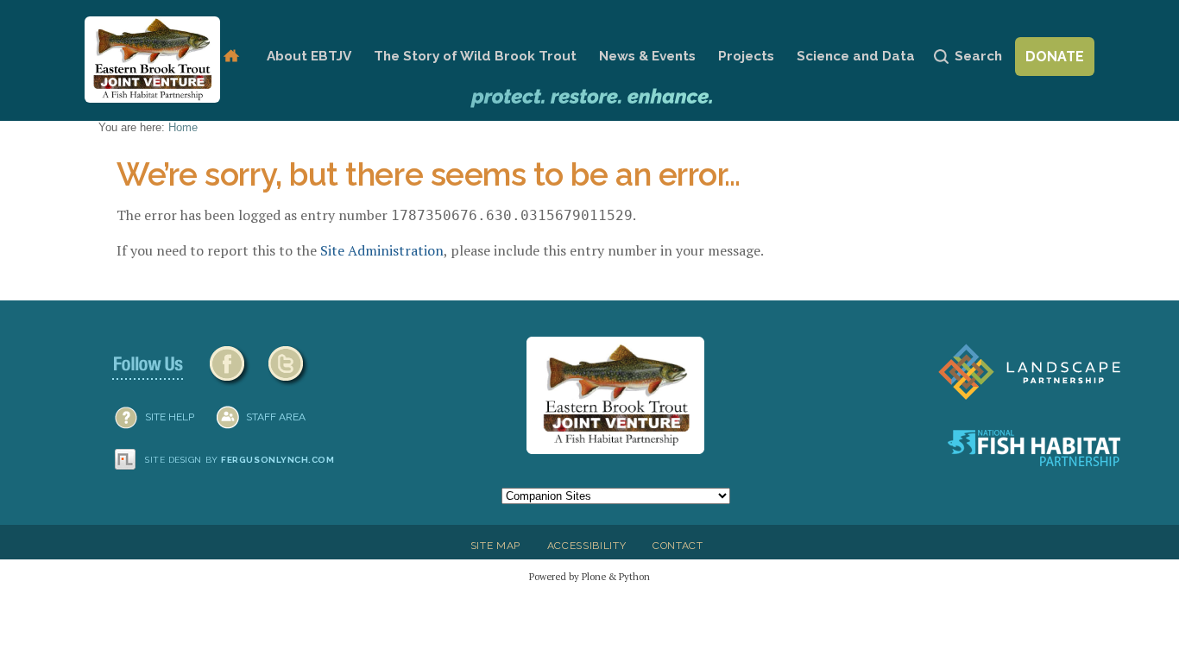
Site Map (495, 546)
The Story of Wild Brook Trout (475, 56)
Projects (746, 56)
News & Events (647, 56)
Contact (678, 546)
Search (978, 56)
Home (230, 56)
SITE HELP (169, 417)
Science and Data (856, 56)
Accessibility (587, 546)
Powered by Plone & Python (589, 576)
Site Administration (382, 250)
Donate (1054, 56)
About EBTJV (309, 56)
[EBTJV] (152, 59)
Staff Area (276, 417)
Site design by (240, 459)
